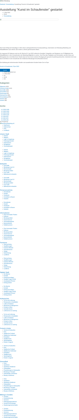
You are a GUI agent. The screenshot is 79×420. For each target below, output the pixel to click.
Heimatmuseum (8, 249)
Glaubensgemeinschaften (11, 405)
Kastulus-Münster (8, 247)
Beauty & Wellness (9, 375)
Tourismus (3, 242)
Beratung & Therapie (9, 372)
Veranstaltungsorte (9, 221)
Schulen (6, 396)
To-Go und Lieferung (9, 300)
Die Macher (7, 274)
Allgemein (3, 86)
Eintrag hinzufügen (9, 277)
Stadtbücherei (7, 338)
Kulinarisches (3, 95)
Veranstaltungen (8, 146)
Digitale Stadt (4, 272)
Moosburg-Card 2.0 (9, 167)
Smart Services (8, 219)
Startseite (2, 4)
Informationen (4, 213)
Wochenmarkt (7, 169)
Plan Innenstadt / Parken (10, 214)
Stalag (5, 251)
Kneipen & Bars (8, 307)
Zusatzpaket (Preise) (9, 281)
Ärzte (5, 363)
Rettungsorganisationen (10, 401)
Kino (5, 331)
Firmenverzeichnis (6, 190)
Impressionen (7, 142)
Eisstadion (6, 337)
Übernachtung (7, 244)
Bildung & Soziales (6, 395)
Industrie (6, 198)
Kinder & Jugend (8, 342)
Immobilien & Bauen (9, 197)
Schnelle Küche (8, 309)
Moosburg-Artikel (8, 170)
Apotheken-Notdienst (9, 366)
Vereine (2, 98)
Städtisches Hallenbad (10, 335)
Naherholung (7, 253)
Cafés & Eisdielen (9, 303)
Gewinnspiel (3, 93)
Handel (6, 193)
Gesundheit (3, 91)
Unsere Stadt (4, 134)
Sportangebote (8, 340)
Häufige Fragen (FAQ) (10, 279)
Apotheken (7, 365)
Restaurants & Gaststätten (11, 302)
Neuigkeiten (7, 144)
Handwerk (6, 195)
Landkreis (6, 254)
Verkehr (2, 100)
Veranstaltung (10, 4)
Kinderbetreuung (8, 398)
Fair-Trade (6, 172)
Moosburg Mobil (8, 218)
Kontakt (6, 275)
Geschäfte (3, 90)
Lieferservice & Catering (10, 310)
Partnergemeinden (9, 141)
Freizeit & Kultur (4, 88)
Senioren (6, 399)
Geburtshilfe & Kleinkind (10, 373)
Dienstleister (7, 191)
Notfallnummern (8, 225)
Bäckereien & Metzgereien (11, 305)
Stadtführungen (8, 246)
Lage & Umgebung (9, 139)
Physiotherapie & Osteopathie (12, 370)
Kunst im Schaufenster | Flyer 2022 (9, 66)
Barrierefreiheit (8, 223)
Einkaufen (3, 164)
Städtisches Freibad (9, 333)
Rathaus (6, 216)
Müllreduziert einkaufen (10, 174)
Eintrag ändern (8, 282)
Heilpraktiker (7, 368)
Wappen (6, 137)
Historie (6, 135)
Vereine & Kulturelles (9, 330)
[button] (5, 70)
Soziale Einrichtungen (10, 403)
